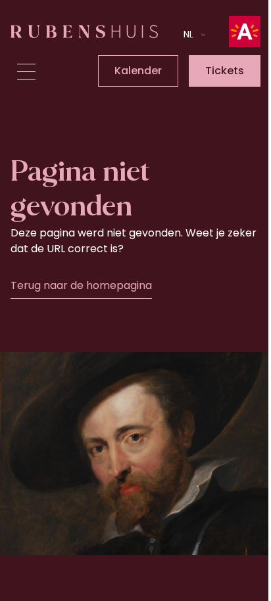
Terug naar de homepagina (81, 285)
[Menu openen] (26, 71)
